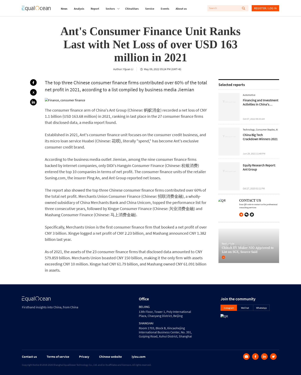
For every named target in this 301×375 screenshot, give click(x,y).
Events (165, 8)
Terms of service (58, 356)
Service (149, 8)
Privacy (84, 356)
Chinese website (110, 356)
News (64, 8)
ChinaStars (132, 8)
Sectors (110, 8)
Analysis (79, 8)
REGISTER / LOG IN (265, 8)
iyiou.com (138, 356)
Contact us (29, 356)
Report (95, 8)
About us (181, 8)
